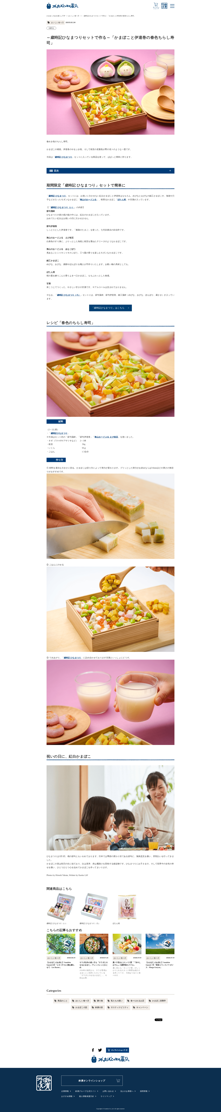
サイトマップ (106, 1096)
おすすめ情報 (67, 1096)
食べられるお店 (137, 1001)
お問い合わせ (108, 1091)
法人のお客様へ (127, 1091)
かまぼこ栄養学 (159, 1001)
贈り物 (100, 1001)
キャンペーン (142, 1007)
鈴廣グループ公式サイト (85, 1091)
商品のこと (63, 1001)
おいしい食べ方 (73, 16)
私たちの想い (117, 1001)
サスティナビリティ (120, 1007)
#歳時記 (51, 28)
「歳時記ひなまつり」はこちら (108, 308)
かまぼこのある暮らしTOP (56, 16)
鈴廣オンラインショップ (92, 1080)
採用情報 (144, 1091)
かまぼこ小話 (81, 1007)
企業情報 (65, 1091)
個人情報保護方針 (86, 1096)
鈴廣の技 (99, 1007)
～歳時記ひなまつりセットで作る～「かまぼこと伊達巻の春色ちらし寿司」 (109, 16)
